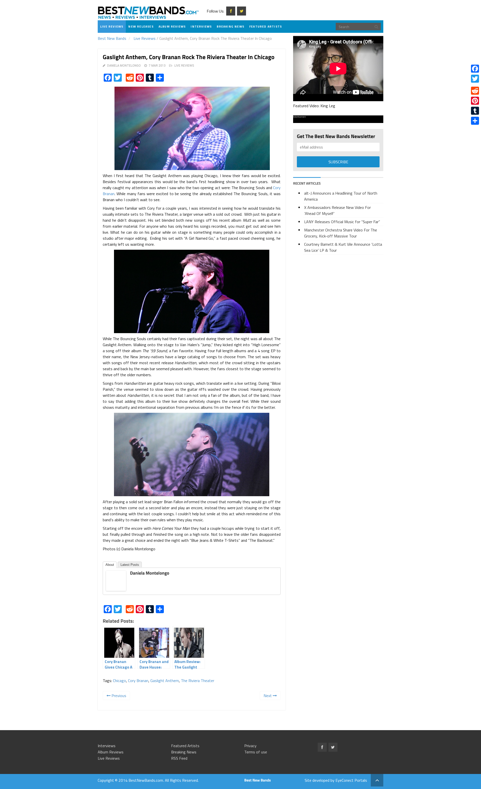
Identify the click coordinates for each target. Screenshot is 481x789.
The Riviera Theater (197, 681)
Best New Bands (112, 38)
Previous (118, 696)
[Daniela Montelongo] (116, 580)
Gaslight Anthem (164, 681)
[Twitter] (475, 79)
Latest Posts (130, 565)
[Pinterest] (475, 101)
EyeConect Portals (351, 780)
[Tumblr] (475, 111)
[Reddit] (475, 91)
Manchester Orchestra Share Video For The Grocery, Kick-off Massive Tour (340, 233)
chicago (119, 681)
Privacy (250, 746)
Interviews (201, 26)
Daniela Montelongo (124, 65)
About (109, 565)
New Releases (140, 26)
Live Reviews (111, 26)
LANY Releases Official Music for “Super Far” (342, 222)
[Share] (475, 121)
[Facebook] (475, 69)
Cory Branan (138, 681)
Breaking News (230, 26)
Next (268, 696)
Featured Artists (265, 26)
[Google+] (475, 85)
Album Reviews (172, 26)
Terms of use (255, 752)
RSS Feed (179, 758)
